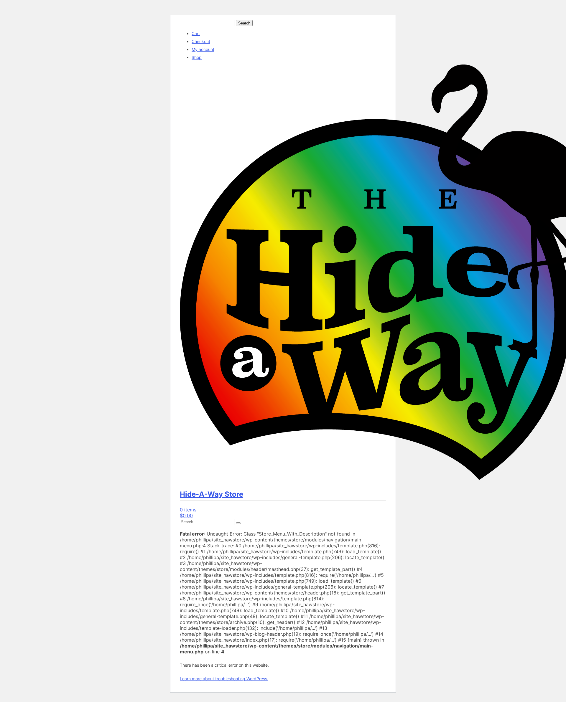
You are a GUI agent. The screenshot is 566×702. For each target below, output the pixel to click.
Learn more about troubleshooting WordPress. (224, 678)
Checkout (201, 41)
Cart (196, 33)
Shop (197, 57)
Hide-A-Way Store (211, 494)
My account (203, 49)
